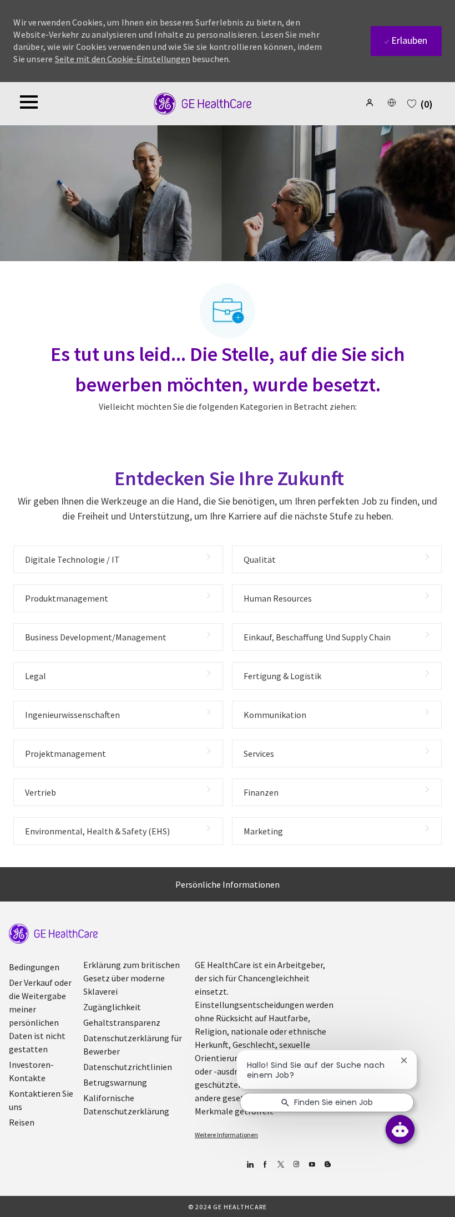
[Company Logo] (203, 103)
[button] (370, 102)
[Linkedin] (250, 1165)
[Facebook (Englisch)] (265, 1165)
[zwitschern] (281, 1165)
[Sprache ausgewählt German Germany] (391, 102)
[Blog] (297, 1165)
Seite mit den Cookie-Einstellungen (122, 58)
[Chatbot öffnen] (400, 1129)
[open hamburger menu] (29, 104)
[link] (53, 934)
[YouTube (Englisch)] (312, 1165)
